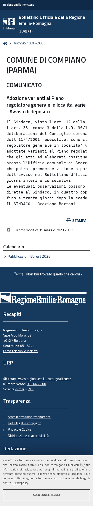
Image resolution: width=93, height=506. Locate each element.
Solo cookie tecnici (46, 495)
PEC (31, 389)
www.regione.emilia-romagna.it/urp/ (44, 378)
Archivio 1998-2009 (30, 43)
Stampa (79, 220)
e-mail (19, 389)
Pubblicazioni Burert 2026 (29, 256)
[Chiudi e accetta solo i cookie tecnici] (82, 465)
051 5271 (27, 345)
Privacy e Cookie (19, 429)
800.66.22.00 (36, 383)
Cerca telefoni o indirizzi (20, 350)
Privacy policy (20, 483)
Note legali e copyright (24, 423)
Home (6, 43)
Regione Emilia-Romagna (18, 5)
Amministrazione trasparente (29, 416)
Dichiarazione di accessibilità (28, 435)
